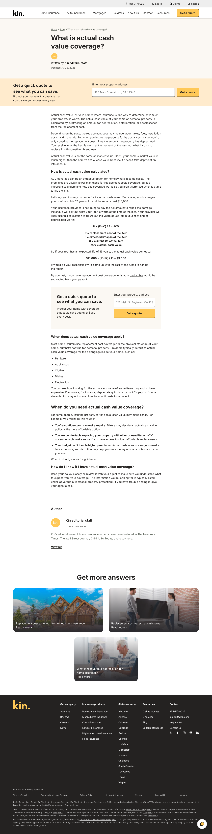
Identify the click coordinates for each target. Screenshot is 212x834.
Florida (122, 733)
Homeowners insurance (94, 711)
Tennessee (124, 771)
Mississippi (124, 749)
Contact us (175, 727)
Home (54, 29)
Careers (64, 722)
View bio (56, 547)
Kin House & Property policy (139, 809)
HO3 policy (153, 815)
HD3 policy (58, 812)
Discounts (148, 716)
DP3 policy (148, 812)
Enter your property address (110, 84)
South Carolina (126, 766)
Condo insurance (91, 722)
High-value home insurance (97, 733)
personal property (141, 119)
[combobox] (133, 92)
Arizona (122, 716)
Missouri (122, 755)
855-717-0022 (177, 711)
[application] (202, 824)
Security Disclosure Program (54, 795)
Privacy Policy (87, 795)
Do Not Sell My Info (114, 795)
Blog (62, 29)
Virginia (122, 782)
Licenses (183, 795)
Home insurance (49, 13)
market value (105, 156)
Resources (163, 13)
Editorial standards (153, 727)
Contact (148, 13)
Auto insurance (76, 13)
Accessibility (161, 795)
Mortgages (99, 13)
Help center (176, 722)
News (63, 727)
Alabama (123, 711)
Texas (121, 777)
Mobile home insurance (94, 716)
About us (133, 13)
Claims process (151, 711)
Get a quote (187, 13)
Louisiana (123, 744)
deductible (136, 275)
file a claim (61, 190)
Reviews (118, 13)
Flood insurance (90, 738)
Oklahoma (123, 760)
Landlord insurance (92, 727)
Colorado (123, 727)
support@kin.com (179, 716)
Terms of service (21, 795)
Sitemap (139, 795)
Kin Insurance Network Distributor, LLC (98, 819)
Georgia (122, 738)
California (123, 722)
